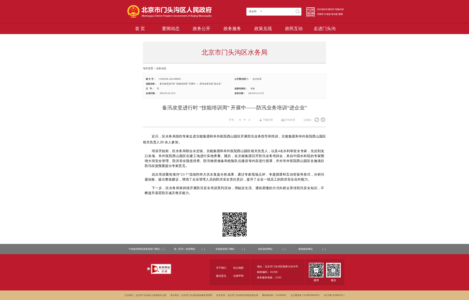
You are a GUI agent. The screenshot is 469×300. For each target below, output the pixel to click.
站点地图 (238, 267)
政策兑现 (263, 28)
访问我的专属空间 (326, 9)
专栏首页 (148, 68)
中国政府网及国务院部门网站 (145, 249)
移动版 (334, 14)
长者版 (327, 14)
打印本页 (290, 120)
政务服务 (232, 28)
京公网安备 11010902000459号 (305, 295)
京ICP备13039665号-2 (334, 295)
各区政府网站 (265, 249)
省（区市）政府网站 (184, 249)
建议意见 (221, 276)
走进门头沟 (325, 28)
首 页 (140, 28)
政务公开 (201, 28)
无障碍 (320, 14)
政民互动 (294, 28)
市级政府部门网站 (224, 249)
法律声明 (238, 276)
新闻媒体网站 (305, 249)
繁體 (340, 14)
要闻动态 (171, 28)
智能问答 (339, 9)
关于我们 (221, 267)
